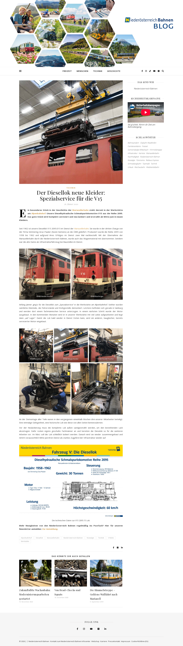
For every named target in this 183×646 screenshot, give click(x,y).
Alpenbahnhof (38, 213)
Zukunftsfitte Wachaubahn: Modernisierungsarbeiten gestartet (35, 594)
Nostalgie (90, 538)
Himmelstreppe (156, 150)
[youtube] (154, 71)
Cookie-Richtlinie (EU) (139, 641)
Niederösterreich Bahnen (73, 538)
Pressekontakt (114, 641)
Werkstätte (25, 541)
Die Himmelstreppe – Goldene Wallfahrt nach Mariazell (103, 594)
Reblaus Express (152, 160)
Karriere (142, 153)
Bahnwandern (133, 143)
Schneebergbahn (134, 163)
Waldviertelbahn (152, 167)
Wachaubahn (139, 167)
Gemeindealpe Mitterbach (138, 150)
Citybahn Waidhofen (148, 143)
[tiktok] (150, 71)
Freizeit (67, 71)
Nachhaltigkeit (133, 157)
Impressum (125, 641)
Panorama (140, 160)
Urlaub (130, 167)
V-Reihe (111, 538)
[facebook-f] (142, 71)
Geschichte (113, 71)
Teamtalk (146, 163)
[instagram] (146, 71)
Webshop (95, 641)
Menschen (82, 71)
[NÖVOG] (91, 33)
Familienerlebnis (134, 146)
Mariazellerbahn (80, 210)
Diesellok (39, 538)
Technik (97, 71)
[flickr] (158, 71)
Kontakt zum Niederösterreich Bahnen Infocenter (70, 641)
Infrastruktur (132, 153)
